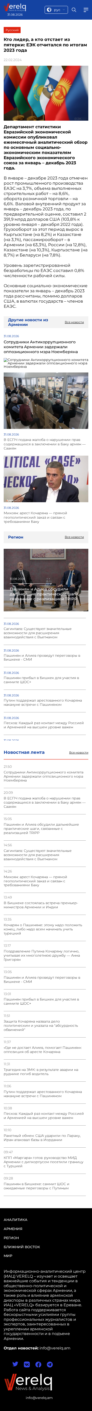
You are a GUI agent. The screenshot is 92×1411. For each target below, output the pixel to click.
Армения (13, 1229)
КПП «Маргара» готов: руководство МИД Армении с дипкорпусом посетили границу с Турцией (43, 1162)
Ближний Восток (22, 1247)
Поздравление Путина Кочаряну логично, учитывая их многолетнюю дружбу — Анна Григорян (42, 955)
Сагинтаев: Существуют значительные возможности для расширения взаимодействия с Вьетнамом (38, 855)
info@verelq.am (39, 1398)
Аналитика (15, 1220)
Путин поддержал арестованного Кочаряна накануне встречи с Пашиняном (43, 1094)
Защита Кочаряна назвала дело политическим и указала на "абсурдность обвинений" (41, 1025)
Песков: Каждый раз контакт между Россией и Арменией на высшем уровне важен (44, 1116)
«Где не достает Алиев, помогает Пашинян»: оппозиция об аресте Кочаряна (43, 1050)
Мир (8, 1256)
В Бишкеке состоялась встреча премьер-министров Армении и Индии (41, 905)
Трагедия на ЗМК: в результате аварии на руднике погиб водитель (41, 1072)
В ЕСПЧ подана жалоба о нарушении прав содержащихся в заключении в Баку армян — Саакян (45, 802)
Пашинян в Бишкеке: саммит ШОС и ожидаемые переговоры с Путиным (36, 1186)
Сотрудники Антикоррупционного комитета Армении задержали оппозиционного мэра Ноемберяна (43, 776)
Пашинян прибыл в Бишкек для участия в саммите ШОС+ (41, 1001)
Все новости (78, 752)
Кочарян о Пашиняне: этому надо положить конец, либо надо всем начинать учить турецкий (43, 929)
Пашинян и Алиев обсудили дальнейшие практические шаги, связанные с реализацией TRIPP (41, 828)
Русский (12, 30)
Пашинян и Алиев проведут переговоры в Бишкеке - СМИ (42, 979)
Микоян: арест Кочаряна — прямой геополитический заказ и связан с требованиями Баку (35, 881)
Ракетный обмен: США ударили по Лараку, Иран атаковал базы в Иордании (42, 1138)
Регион (11, 1238)
